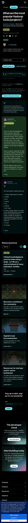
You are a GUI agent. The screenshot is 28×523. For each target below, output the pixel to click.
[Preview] (22, 74)
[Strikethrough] (8, 73)
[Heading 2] (16, 73)
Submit (9, 408)
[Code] (6, 74)
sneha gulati (13, 44)
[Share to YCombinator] (13, 36)
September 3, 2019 (12, 183)
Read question (8, 274)
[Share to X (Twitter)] (4, 36)
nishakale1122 (10, 119)
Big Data (12, 24)
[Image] (11, 73)
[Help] (24, 74)
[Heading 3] (17, 73)
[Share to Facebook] (7, 36)
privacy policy (12, 504)
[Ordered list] (21, 73)
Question (6, 29)
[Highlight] (13, 73)
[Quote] (22, 73)
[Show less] (23, 119)
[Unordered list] (19, 73)
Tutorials (5, 7)
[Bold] (3, 73)
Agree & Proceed (14, 515)
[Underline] (6, 73)
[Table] (5, 74)
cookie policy (6, 511)
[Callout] (3, 74)
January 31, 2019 (11, 120)
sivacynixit (9, 181)
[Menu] (25, 2)
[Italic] (5, 73)
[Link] (10, 73)
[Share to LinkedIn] (10, 36)
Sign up (14, 466)
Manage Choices (14, 520)
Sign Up (6, 314)
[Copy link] (16, 36)
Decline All (14, 517)
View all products (14, 439)
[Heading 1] (14, 73)
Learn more (7, 346)
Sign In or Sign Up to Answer (11, 96)
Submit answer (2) (8, 66)
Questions (14, 7)
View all (6, 246)
